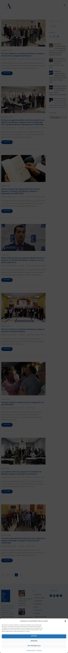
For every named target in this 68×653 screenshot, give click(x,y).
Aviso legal (38, 650)
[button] (65, 621)
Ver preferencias (34, 646)
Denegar (34, 641)
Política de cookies (31, 650)
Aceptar (34, 636)
